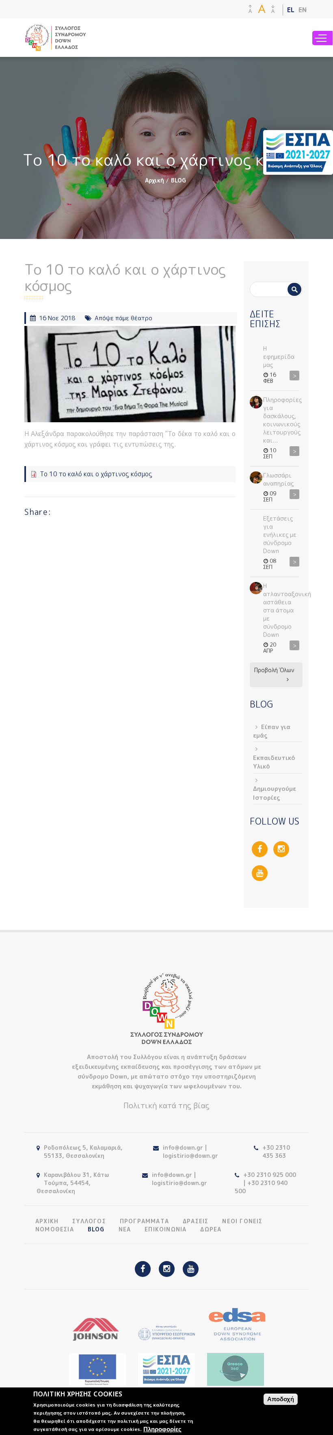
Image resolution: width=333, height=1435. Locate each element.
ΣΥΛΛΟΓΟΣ (89, 1221)
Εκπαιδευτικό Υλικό (274, 762)
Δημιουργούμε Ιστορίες (274, 792)
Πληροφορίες (162, 1429)
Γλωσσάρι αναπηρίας (278, 479)
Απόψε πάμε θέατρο (123, 318)
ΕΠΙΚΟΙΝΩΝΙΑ (165, 1229)
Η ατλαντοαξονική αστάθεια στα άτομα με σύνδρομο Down (287, 610)
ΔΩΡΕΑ (210, 1229)
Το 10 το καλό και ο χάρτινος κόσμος (96, 473)
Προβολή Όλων (274, 670)
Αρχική (154, 180)
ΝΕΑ (125, 1229)
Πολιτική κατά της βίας (166, 1105)
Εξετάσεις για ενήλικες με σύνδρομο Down (279, 534)
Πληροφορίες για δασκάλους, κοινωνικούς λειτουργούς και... (282, 420)
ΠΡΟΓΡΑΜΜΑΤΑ (144, 1221)
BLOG (178, 180)
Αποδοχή (280, 1399)
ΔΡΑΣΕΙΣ (195, 1221)
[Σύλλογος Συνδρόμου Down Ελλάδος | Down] (55, 46)
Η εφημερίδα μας (278, 356)
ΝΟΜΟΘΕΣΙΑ (54, 1229)
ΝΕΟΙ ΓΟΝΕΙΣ (242, 1221)
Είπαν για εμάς (271, 731)
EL (290, 9)
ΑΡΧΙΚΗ (46, 1221)
